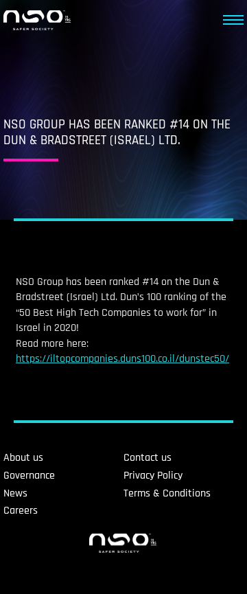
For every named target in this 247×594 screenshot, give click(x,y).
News (15, 493)
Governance (29, 475)
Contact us (148, 457)
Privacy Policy (153, 475)
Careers (20, 510)
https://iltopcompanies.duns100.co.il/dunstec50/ (122, 359)
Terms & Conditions (167, 493)
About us (23, 457)
